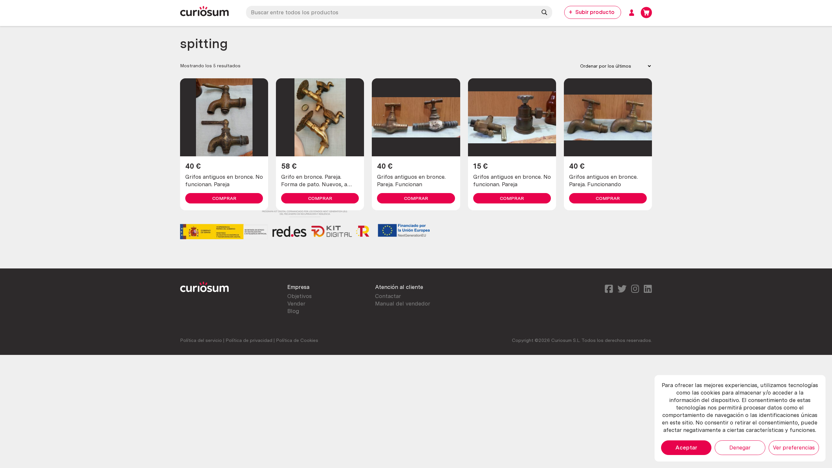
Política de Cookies (297, 340)
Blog (293, 311)
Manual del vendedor (402, 303)
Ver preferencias (794, 447)
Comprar (224, 198)
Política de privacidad (249, 340)
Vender (296, 303)
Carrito (646, 12)
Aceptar (686, 447)
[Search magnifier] (544, 12)
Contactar (388, 296)
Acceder (631, 12)
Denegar (740, 447)
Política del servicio (201, 340)
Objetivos (299, 296)
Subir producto (595, 12)
